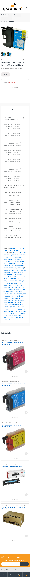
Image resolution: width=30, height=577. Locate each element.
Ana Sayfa (3, 15)
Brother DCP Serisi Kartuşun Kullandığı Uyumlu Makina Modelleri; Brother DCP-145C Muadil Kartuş (14, 254)
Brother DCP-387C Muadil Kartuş (15, 274)
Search (11, 574)
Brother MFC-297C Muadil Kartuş (15, 302)
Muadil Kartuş (17, 15)
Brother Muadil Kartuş (6, 18)
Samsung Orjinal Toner (19, 505)
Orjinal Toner (20, 464)
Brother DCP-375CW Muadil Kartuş (12, 269)
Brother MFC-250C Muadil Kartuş (11, 295)
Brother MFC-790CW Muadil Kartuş (12, 313)
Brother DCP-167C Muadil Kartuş (15, 259)
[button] (27, 28)
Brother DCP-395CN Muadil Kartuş (11, 276)
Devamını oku (26, 371)
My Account (4, 574)
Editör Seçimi (13, 59)
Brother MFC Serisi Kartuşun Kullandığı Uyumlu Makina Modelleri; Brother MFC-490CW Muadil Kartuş (14, 291)
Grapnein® (5, 570)
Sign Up (25, 564)
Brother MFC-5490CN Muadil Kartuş (12, 304)
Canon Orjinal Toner (6, 464)
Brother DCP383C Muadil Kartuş (15, 284)
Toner (25, 464)
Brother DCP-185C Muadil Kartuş (11, 261)
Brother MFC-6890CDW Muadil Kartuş (16, 311)
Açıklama (15, 110)
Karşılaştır (5, 74)
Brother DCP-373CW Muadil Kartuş (15, 267)
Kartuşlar (10, 15)
